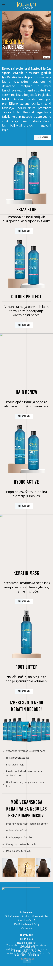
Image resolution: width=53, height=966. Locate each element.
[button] (3, 5)
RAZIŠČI (44, 137)
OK (27, 960)
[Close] (49, 953)
